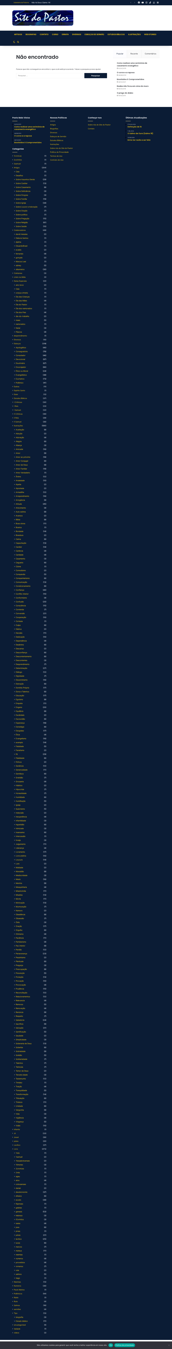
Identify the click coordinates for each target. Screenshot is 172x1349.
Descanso (20, 649)
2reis (18, 1172)
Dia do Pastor (21, 304)
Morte (18, 899)
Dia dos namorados (24, 308)
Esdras (16, 387)
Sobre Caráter (21, 183)
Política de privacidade (125, 1345)
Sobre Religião (22, 222)
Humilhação (21, 801)
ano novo (20, 285)
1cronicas (18, 156)
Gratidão (19, 778)
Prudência (20, 989)
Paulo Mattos (19, 1290)
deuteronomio (21, 1192)
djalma (18, 242)
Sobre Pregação (22, 218)
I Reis (16, 406)
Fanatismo (20, 750)
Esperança (20, 723)
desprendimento (20, 336)
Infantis (17, 1129)
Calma (18, 539)
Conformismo (21, 598)
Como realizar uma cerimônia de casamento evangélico (132, 64)
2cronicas (20, 1169)
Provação (20, 981)
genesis (19, 1212)
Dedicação (20, 637)
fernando (19, 254)
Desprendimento (22, 664)
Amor (18, 453)
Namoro (19, 910)
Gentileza (20, 774)
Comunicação (21, 582)
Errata (65, 34)
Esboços (17, 344)
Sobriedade (20, 1051)
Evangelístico (21, 375)
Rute (16, 1301)
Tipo (15, 1313)
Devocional (20, 359)
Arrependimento (22, 496)
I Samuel (17, 410)
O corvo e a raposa (125, 72)
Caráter (19, 547)
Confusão (20, 602)
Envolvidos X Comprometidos (130, 79)
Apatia (18, 484)
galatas (19, 1208)
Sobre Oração (21, 211)
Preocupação (21, 969)
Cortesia (19, 621)
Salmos (17, 1305)
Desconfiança (21, 652)
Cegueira (19, 562)
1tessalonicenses (23, 1161)
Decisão (19, 633)
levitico (19, 1239)
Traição (19, 1086)
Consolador (20, 355)
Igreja (18, 805)
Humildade (20, 797)
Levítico (17, 1145)
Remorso (19, 1004)
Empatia (19, 703)
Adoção (19, 433)
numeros (19, 1258)
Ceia (17, 172)
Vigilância (20, 1118)
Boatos (19, 527)
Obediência (20, 914)
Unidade (19, 1106)
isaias (18, 1223)
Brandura (19, 535)
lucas (18, 1243)
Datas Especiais (20, 281)
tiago (18, 1278)
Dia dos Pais (21, 312)
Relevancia (20, 1000)
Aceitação (20, 430)
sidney (18, 265)
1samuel (19, 1157)
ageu (18, 1176)
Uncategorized (20, 1325)
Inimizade (20, 828)
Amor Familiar (21, 469)
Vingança (20, 1122)
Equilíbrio (19, 711)
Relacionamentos (23, 996)
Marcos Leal (21, 261)
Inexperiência (21, 817)
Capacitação (21, 543)
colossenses (21, 1184)
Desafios (19, 175)
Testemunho (21, 1079)
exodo (18, 1200)
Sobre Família (21, 199)
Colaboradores (20, 230)
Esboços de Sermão (94, 34)
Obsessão (20, 918)
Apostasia (20, 488)
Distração (20, 684)
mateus (19, 1251)
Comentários (150, 53)
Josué (16, 1137)
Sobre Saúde (21, 226)
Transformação (22, 1094)
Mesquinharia (21, 887)
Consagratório (22, 351)
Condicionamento (23, 586)
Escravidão (20, 719)
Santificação (21, 1032)
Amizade (19, 449)
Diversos (76, 34)
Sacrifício (19, 1024)
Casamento (20, 559)
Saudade (19, 1036)
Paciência (20, 938)
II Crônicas (18, 414)
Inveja (18, 840)
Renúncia (19, 1012)
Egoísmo (19, 699)
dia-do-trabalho (22, 316)
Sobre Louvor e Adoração (27, 207)
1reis (18, 1153)
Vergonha (20, 1110)
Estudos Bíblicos (116, 34)
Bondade (19, 531)
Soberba (19, 1047)
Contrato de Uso (56, 160)
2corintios (18, 160)
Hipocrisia (20, 789)
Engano (19, 707)
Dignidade (20, 676)
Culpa (18, 625)
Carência (19, 551)
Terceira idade (22, 1075)
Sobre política (21, 215)
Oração (19, 926)
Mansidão (20, 871)
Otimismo (20, 934)
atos (17, 1180)
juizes (16, 1141)
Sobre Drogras (22, 195)
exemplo (19, 742)
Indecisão (20, 813)
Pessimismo (20, 957)
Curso (55, 34)
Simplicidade (21, 1039)
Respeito (19, 1016)
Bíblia (18, 519)
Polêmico (19, 383)
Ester (16, 394)
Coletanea (18, 273)
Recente (134, 53)
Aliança (19, 445)
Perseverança (21, 953)
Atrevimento (21, 508)
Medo (18, 879)
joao (17, 1227)
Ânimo (18, 476)
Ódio (18, 922)
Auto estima (21, 512)
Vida (18, 1114)
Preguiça (19, 965)
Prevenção (20, 973)
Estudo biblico (22, 1321)
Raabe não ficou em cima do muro (133, 86)
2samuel (17, 164)
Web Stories (150, 34)
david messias (21, 234)
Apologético (21, 347)
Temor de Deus (22, 1071)
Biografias (31, 34)
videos (16, 1333)
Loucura (19, 860)
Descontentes (21, 660)
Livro (16, 1149)
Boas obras (20, 523)
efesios (19, 1196)
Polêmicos (18, 1294)
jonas (18, 1231)
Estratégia (20, 727)
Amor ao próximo (23, 457)
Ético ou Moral (22, 371)
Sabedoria (20, 1020)
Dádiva (19, 629)
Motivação (20, 903)
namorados (20, 324)
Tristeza (19, 1102)
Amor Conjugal (22, 461)
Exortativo (20, 379)
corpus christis (22, 293)
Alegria (19, 441)
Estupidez (20, 731)
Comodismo (21, 570)
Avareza (19, 516)
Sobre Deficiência (23, 191)
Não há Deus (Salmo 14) (41, 3)
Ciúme (18, 566)
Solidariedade (21, 1059)
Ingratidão (20, 824)
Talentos (19, 1063)
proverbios (20, 1262)
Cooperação (21, 617)
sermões (17, 1309)
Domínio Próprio (22, 688)
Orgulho (19, 930)
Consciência (21, 606)
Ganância (20, 766)
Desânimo (20, 645)
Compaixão (20, 574)
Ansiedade (20, 480)
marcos (19, 1247)
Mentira (19, 883)
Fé (17, 754)
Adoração (20, 437)
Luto (18, 864)
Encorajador (21, 367)
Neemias (17, 1282)
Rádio (16, 1298)
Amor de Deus (22, 465)
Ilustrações (134, 34)
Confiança (20, 590)
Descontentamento (24, 656)
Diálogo (19, 672)
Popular (119, 53)
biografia (19, 1317)
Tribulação (20, 1098)
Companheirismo (23, 578)
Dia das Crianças (23, 297)
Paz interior (20, 946)
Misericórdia (21, 891)
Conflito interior (22, 594)
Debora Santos (22, 238)
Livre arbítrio (21, 856)
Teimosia (19, 1067)
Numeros (17, 1286)
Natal (18, 328)
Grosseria (20, 781)
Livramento (20, 852)
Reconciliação (21, 993)
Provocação (21, 985)
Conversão (20, 613)
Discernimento (22, 680)
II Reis (16, 418)
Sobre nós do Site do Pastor (61, 148)
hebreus (19, 1215)
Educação (20, 695)
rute (17, 1270)
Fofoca (19, 762)
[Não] (169, 1345)
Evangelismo (21, 738)
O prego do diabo (125, 93)
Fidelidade (20, 758)
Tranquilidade (21, 1090)
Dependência (21, 641)
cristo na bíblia (20, 277)
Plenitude (19, 961)
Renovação (20, 1008)
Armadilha (20, 492)
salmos (19, 1274)
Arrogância (20, 500)
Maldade (19, 867)
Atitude (19, 504)
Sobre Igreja (21, 203)
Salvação (19, 1028)
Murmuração (21, 907)
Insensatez (20, 832)
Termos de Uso (56, 156)
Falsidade (20, 746)
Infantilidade (21, 821)
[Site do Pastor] (42, 18)
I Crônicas (18, 402)
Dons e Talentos (22, 692)
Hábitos (19, 785)
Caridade (19, 555)
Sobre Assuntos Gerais (25, 179)
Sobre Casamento (23, 187)
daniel (18, 1188)
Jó (15, 1133)
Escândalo (20, 715)
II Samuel (17, 422)
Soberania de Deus (23, 1043)
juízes (18, 1235)
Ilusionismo (20, 809)
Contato (44, 34)
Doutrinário (20, 363)
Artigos (18, 34)
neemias (19, 1255)
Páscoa (19, 332)
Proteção (19, 977)
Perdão (19, 950)
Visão (18, 1126)
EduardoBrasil (21, 246)
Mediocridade (21, 875)
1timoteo (19, 1165)
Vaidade (17, 1329)
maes (18, 320)
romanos (19, 1266)
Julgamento (21, 844)
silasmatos (20, 269)
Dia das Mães (21, 301)
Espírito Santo (19, 390)
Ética (18, 735)
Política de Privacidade (59, 152)
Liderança (20, 848)
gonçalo (19, 258)
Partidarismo (21, 942)
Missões (19, 895)
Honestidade (21, 793)
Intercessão (20, 836)
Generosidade (21, 770)
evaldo (18, 250)
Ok (111, 1345)
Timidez (19, 1082)
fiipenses (19, 1204)
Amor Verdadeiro (23, 473)
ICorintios (20, 1219)
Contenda (20, 609)
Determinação (21, 668)
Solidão (19, 1055)
